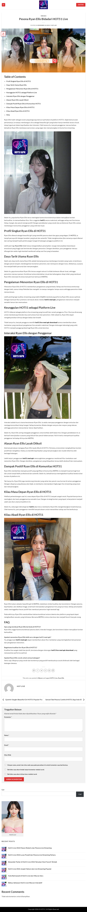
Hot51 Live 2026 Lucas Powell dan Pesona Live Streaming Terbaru (32, 855)
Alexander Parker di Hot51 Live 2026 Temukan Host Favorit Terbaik (32, 862)
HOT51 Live (54, 678)
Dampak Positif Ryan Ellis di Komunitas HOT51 (23, 104)
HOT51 (73, 235)
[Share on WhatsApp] (34, 670)
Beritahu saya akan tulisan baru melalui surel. (22, 774)
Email (6, 745)
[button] (3, 5)
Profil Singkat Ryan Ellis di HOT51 (18, 81)
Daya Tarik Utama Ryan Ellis (16, 85)
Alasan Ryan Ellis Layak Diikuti (17, 100)
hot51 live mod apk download (46, 322)
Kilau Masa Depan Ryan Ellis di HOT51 (20, 107)
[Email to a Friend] (45, 670)
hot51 (42, 220)
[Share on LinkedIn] (53, 670)
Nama (6, 735)
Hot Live (54, 25)
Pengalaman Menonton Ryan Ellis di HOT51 (22, 89)
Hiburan (43, 16)
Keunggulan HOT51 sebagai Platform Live (21, 92)
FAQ (8, 115)
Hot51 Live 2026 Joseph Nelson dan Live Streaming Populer (29, 869)
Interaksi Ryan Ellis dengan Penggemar (20, 96)
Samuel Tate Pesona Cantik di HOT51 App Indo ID (63, 700)
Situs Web (7, 755)
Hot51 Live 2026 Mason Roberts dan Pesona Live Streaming (30, 848)
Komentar (8, 717)
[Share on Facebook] (37, 670)
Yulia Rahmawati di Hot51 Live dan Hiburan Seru (25, 876)
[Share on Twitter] (41, 670)
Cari (3, 790)
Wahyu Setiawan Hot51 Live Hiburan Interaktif (25, 883)
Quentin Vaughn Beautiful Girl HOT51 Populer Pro (23, 700)
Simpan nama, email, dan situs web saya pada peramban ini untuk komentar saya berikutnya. (37, 765)
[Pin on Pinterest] (49, 670)
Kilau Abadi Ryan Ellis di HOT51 (18, 111)
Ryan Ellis (61, 678)
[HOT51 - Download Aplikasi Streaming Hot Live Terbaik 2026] (43, 5)
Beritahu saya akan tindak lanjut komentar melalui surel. (25, 769)
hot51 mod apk (50, 300)
